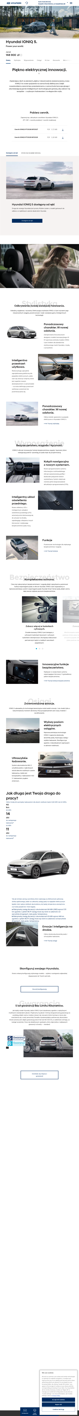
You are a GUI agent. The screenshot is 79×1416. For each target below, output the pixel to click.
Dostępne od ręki (12, 153)
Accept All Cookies (58, 1400)
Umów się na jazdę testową (30, 153)
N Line (47, 60)
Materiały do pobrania (71, 60)
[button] (39, 266)
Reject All (58, 1404)
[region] (58, 1392)
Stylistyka (17, 60)
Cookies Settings (58, 1409)
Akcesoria (56, 60)
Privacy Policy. (56, 1395)
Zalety (8, 60)
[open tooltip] (21, 54)
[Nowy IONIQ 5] (14, 3)
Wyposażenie (29, 60)
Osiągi (39, 60)
